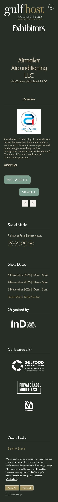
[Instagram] (17, 243)
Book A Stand (16, 448)
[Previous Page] (25, 203)
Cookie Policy (12, 479)
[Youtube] (31, 243)
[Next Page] (33, 203)
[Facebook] (11, 243)
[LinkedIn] (24, 243)
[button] (14, 494)
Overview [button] (29, 99)
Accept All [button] (12, 488)
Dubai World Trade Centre (24, 297)
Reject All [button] (27, 488)
